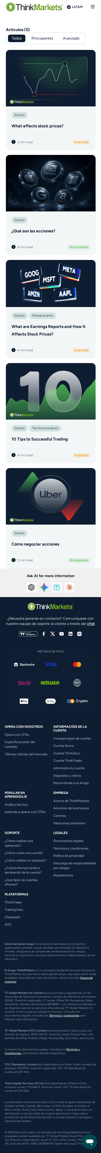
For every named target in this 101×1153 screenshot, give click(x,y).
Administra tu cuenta (68, 768)
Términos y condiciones (71, 848)
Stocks (19, 115)
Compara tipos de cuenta (71, 738)
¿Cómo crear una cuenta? (24, 853)
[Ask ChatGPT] (31, 587)
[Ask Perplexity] (57, 587)
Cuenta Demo (63, 746)
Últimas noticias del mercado (26, 754)
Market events (42, 316)
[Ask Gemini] (44, 587)
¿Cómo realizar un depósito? (26, 860)
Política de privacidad (68, 856)
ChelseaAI (12, 917)
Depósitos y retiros (67, 776)
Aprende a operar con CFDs (25, 812)
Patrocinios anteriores (69, 823)
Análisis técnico (16, 805)
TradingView (14, 910)
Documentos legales (68, 841)
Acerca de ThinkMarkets (71, 801)
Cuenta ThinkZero (66, 753)
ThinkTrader (13, 902)
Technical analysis (45, 428)
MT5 (8, 925)
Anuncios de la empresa (71, 808)
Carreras (59, 816)
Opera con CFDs (17, 735)
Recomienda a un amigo (71, 783)
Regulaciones (63, 875)
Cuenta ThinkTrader (67, 761)
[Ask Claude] (69, 587)
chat (91, 623)
